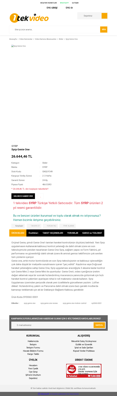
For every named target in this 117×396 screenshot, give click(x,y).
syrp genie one (29, 303)
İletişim (33, 344)
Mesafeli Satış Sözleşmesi (83, 341)
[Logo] (29, 18)
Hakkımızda (33, 341)
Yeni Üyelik (33, 368)
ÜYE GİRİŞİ (51, 8)
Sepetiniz (33, 378)
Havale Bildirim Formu (33, 351)
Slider (45, 163)
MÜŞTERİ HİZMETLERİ (48, 3)
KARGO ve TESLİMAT (92, 233)
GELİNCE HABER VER (23, 196)
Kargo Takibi (33, 354)
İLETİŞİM (75, 3)
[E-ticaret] (58, 394)
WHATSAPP (64, 3)
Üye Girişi (33, 372)
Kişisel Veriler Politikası (84, 351)
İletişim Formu (33, 347)
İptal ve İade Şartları (84, 347)
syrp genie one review (49, 303)
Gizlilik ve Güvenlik (83, 344)
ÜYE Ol (69, 8)
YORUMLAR (72, 233)
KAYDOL (99, 325)
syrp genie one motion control (74, 303)
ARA (104, 29)
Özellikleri (33, 233)
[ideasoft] (43, 394)
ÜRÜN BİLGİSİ (17, 233)
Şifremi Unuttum (33, 375)
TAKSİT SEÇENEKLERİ (53, 233)
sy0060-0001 (96, 303)
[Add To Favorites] (41, 196)
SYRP (14, 146)
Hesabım (33, 365)
